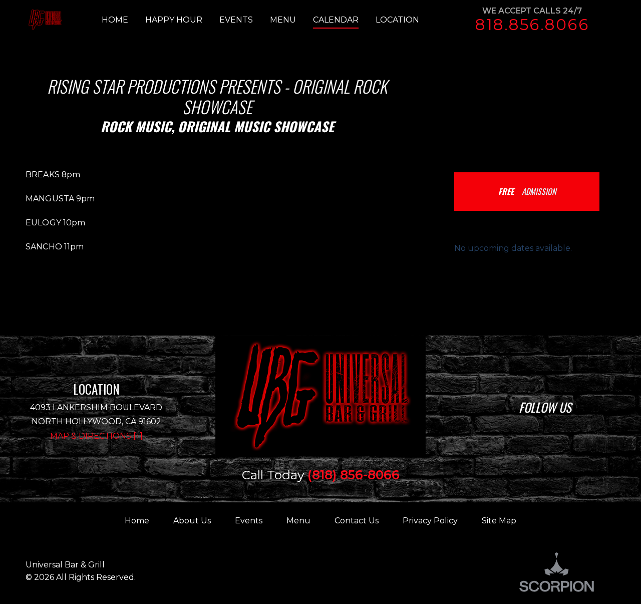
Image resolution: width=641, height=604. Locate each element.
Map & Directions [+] (96, 436)
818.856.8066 (532, 25)
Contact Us (357, 520)
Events (248, 520)
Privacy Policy (430, 520)
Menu (298, 520)
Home (137, 520)
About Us (192, 520)
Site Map (499, 520)
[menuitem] (123, 20)
